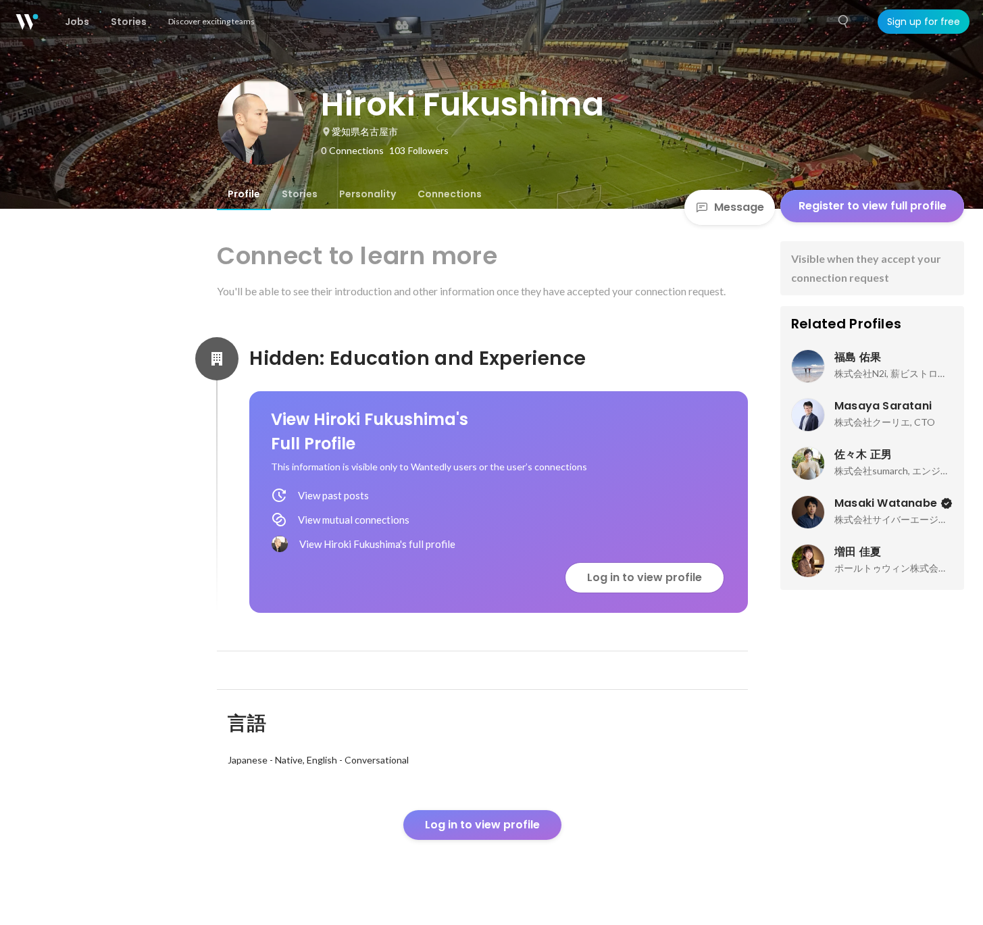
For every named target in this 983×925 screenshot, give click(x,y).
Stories (300, 194)
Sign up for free (923, 21)
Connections (450, 194)
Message (739, 207)
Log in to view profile (644, 577)
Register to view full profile (873, 206)
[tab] (244, 194)
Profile (244, 194)
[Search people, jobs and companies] (843, 21)
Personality (367, 194)
